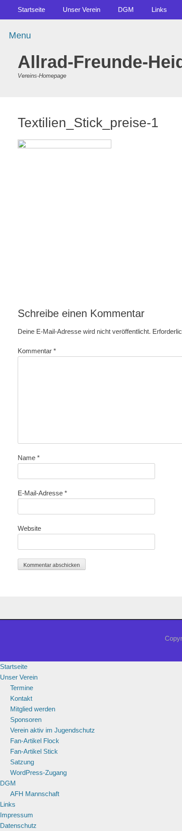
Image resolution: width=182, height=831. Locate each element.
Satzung (22, 762)
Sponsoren (26, 719)
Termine (21, 687)
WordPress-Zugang (38, 772)
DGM (126, 9)
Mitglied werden (32, 709)
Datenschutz (18, 825)
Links (159, 9)
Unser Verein (81, 9)
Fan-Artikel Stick (34, 751)
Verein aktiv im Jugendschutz (52, 730)
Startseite (31, 9)
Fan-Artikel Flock (34, 740)
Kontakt (21, 698)
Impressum (16, 815)
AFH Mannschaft (34, 793)
